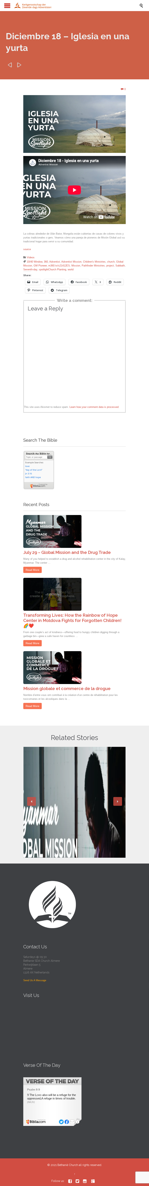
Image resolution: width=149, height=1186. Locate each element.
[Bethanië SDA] (76, 5)
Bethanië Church (67, 1165)
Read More (32, 569)
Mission (75, 265)
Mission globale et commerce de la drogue (67, 688)
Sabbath (120, 265)
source (27, 249)
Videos (31, 257)
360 (46, 261)
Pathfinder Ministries (93, 265)
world (71, 269)
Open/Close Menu (7, 5)
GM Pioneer (40, 265)
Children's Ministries (94, 261)
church (111, 261)
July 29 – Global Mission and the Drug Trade (67, 552)
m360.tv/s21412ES (59, 265)
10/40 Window (34, 261)
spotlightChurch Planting (52, 269)
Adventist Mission (71, 261)
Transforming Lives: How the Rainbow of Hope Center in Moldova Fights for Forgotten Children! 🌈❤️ (72, 620)
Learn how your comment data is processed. (94, 407)
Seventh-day (30, 269)
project (110, 265)
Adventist (54, 261)
